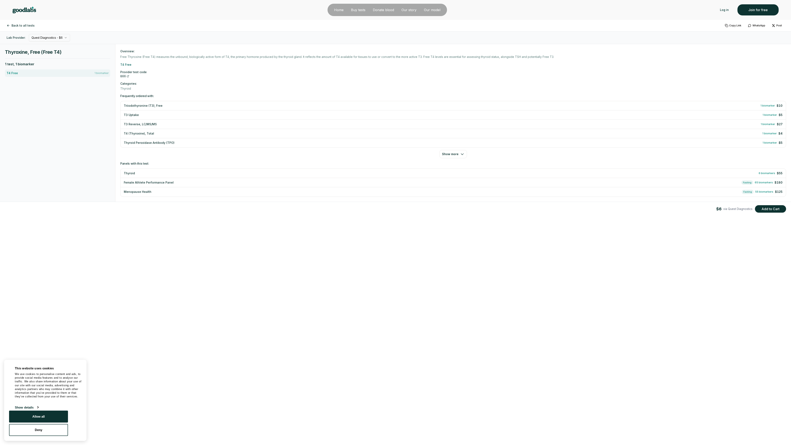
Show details (24, 407)
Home (339, 10)
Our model (432, 10)
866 (123, 76)
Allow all (38, 416)
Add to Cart (770, 209)
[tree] (57, 73)
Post (779, 25)
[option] (57, 73)
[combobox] (49, 37)
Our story (409, 10)
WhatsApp (758, 25)
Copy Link (735, 25)
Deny (38, 430)
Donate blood (383, 10)
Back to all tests (23, 25)
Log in (724, 10)
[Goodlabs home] (24, 9)
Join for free (758, 10)
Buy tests (358, 10)
